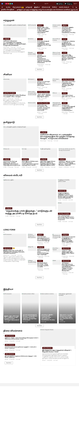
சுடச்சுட (8, 7)
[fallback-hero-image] (14, 30)
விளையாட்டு (46, 7)
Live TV (46, 3)
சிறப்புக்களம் (17, 7)
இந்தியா (37, 7)
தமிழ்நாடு (29, 7)
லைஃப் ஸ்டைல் (64, 7)
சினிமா (54, 7)
